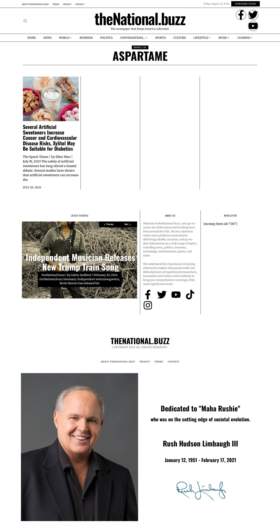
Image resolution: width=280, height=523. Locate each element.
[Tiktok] (190, 294)
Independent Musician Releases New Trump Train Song (80, 262)
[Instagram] (148, 305)
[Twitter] (253, 15)
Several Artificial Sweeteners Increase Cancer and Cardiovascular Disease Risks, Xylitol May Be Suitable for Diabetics (50, 137)
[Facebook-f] (241, 15)
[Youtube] (253, 26)
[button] (25, 21)
